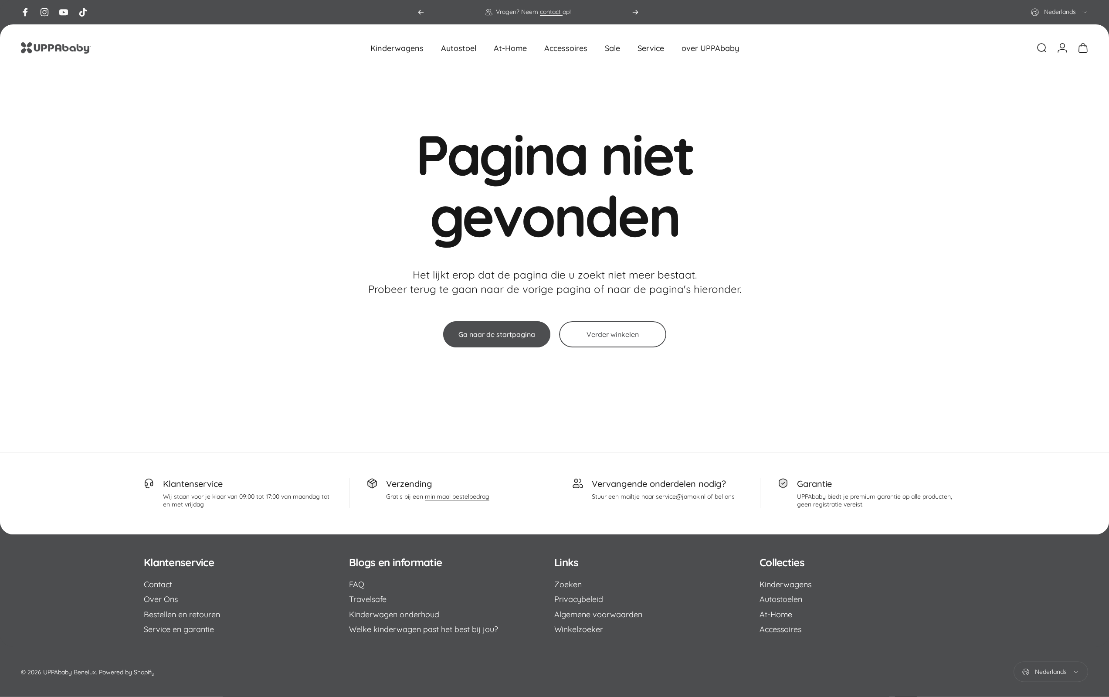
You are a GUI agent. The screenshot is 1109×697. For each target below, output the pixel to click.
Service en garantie (179, 629)
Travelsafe (368, 599)
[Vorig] (421, 12)
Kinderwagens (785, 584)
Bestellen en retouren (182, 614)
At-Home (776, 614)
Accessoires (780, 629)
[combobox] (1059, 12)
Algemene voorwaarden (598, 614)
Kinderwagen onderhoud (394, 614)
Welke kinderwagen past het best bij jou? (423, 629)
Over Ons (161, 599)
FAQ (356, 584)
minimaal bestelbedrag (457, 496)
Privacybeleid (578, 599)
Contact (158, 584)
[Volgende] (635, 12)
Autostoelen (781, 599)
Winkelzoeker (578, 629)
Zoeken (568, 584)
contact (551, 12)
